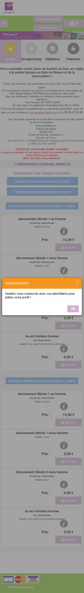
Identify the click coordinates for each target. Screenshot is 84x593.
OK (73, 308)
